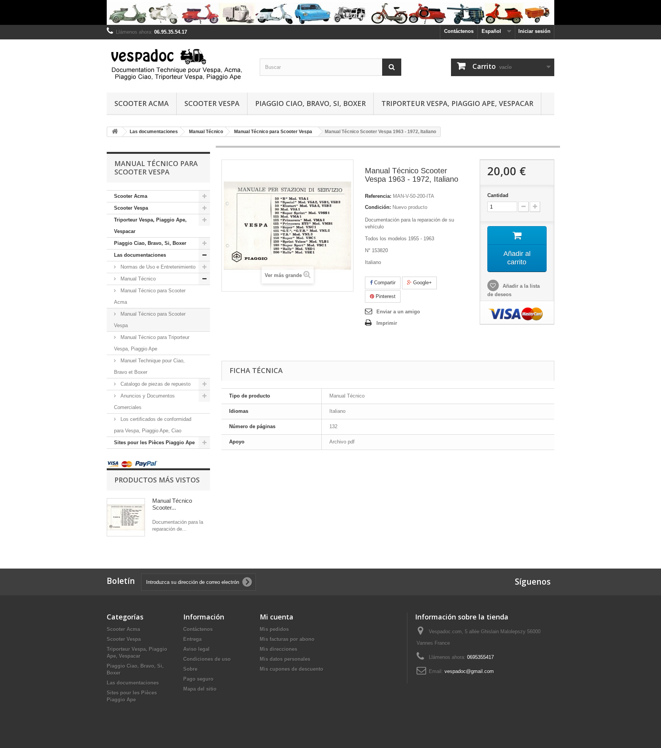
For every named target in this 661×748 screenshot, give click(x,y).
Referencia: (378, 196)
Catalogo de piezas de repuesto (154, 384)
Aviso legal (196, 649)
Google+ (422, 282)
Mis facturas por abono (287, 639)
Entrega (192, 639)
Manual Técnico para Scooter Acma (150, 296)
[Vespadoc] (177, 64)
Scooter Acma (141, 103)
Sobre (190, 669)
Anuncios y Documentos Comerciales (144, 401)
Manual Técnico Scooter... (172, 504)
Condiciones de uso (207, 659)
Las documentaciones (140, 255)
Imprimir (386, 323)
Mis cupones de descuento (291, 669)
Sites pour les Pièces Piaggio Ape (154, 442)
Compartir (384, 282)
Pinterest (385, 296)
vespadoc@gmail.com (469, 671)
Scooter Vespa (211, 103)
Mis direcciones (278, 649)
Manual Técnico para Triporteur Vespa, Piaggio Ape (151, 343)
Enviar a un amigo (398, 312)
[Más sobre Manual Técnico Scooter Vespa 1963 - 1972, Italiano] (126, 517)
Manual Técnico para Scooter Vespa (150, 319)
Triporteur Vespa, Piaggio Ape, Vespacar (457, 103)
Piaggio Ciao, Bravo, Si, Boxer (310, 103)
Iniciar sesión (534, 31)
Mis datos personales (285, 659)
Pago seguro (198, 679)
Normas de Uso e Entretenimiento (157, 267)
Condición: (378, 207)
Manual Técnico (137, 279)
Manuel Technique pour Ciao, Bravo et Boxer (149, 366)
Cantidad (497, 195)
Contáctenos (459, 31)
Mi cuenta (276, 616)
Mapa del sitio (200, 689)
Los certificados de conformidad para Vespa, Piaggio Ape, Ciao (152, 424)
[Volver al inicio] (114, 132)
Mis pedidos (274, 629)
